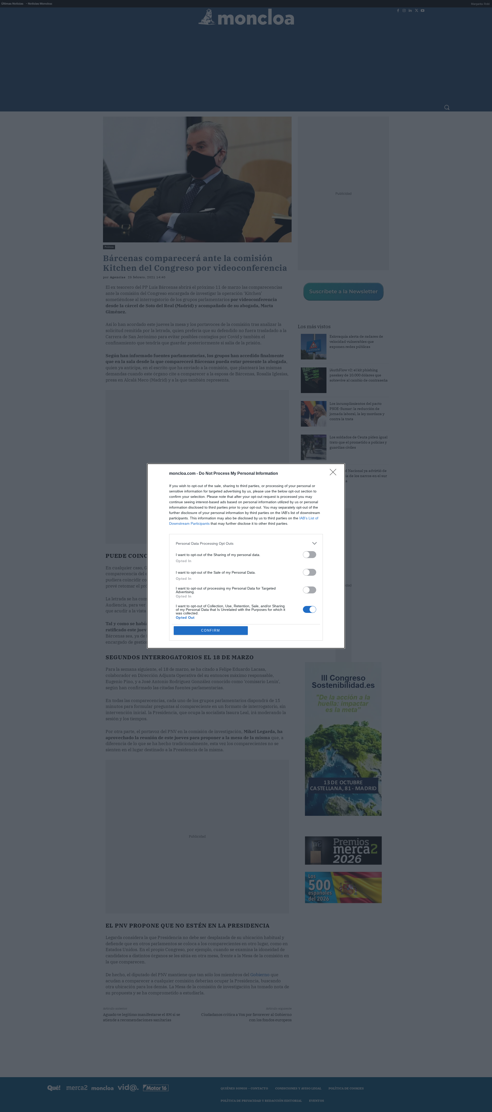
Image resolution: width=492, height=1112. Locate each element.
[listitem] (246, 543)
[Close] (335, 474)
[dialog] (246, 556)
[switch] (309, 554)
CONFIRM (210, 630)
